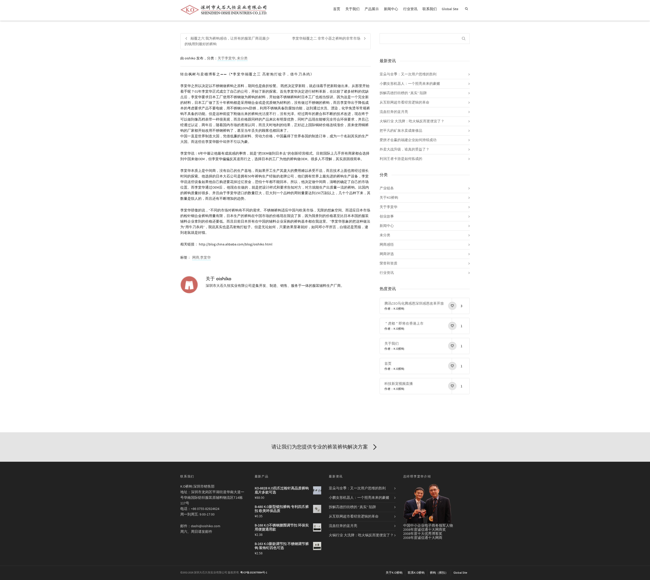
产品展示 (372, 9)
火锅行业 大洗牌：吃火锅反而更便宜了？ (412, 121)
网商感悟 (387, 244)
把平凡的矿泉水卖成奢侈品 (401, 130)
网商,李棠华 (201, 257)
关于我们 (352, 9)
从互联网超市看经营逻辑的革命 (404, 102)
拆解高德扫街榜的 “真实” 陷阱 (403, 93)
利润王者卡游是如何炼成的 (401, 159)
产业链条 (387, 188)
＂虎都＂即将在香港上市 (404, 323)
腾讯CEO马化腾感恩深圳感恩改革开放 (414, 303)
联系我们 (429, 9)
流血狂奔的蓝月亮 (394, 112)
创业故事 (387, 216)
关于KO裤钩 (389, 197)
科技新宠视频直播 (398, 384)
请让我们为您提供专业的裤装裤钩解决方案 (319, 447)
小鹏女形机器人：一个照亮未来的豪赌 (410, 83)
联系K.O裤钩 (416, 573)
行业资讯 (410, 9)
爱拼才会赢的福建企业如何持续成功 (408, 140)
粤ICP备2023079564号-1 (253, 572)
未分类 (242, 58)
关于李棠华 (226, 58)
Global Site (450, 9)
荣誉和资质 (388, 263)
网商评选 (387, 254)
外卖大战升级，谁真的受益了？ (404, 149)
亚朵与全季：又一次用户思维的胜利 (408, 74)
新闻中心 (391, 9)
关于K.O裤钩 (394, 573)
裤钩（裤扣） (439, 573)
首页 (336, 9)
